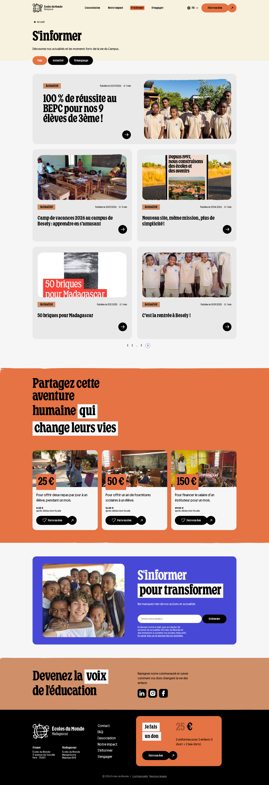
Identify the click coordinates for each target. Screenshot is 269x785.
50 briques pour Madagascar (65, 315)
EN (193, 17)
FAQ (100, 732)
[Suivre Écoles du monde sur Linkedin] (142, 693)
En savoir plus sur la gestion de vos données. (160, 635)
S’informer (137, 8)
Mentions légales (158, 776)
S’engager (157, 8)
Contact (104, 725)
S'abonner (214, 619)
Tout (39, 60)
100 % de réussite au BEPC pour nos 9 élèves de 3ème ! (80, 109)
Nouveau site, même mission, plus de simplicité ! (178, 221)
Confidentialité (140, 776)
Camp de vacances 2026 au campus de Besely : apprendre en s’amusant (75, 221)
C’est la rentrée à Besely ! (166, 315)
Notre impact (115, 8)
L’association (92, 8)
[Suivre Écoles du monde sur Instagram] (152, 693)
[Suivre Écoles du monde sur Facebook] (163, 693)
